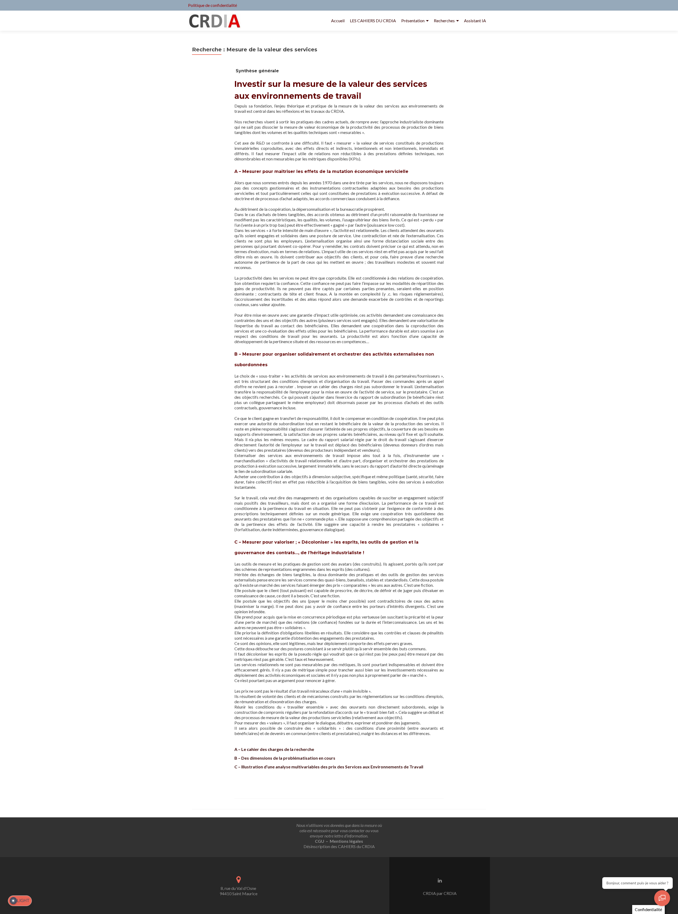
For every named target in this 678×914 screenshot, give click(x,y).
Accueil (338, 20)
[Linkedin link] (440, 880)
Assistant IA (475, 20)
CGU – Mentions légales (339, 841)
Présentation (413, 20)
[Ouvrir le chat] (662, 898)
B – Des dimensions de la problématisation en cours (284, 757)
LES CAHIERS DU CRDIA (373, 20)
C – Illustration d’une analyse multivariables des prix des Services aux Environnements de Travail (328, 766)
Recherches (444, 20)
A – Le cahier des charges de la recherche (274, 749)
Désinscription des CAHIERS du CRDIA (339, 846)
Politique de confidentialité (212, 5)
